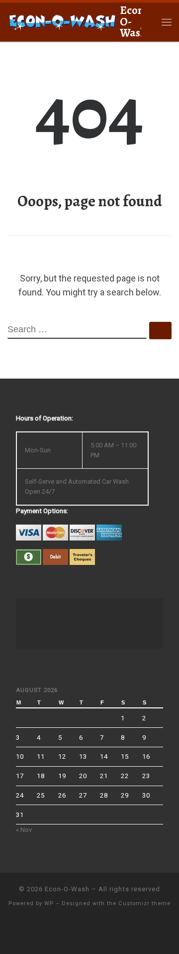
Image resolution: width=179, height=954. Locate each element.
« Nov (24, 829)
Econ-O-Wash (67, 889)
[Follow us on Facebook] (90, 932)
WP (49, 903)
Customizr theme (144, 903)
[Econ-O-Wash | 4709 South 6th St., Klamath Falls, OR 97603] (61, 20)
